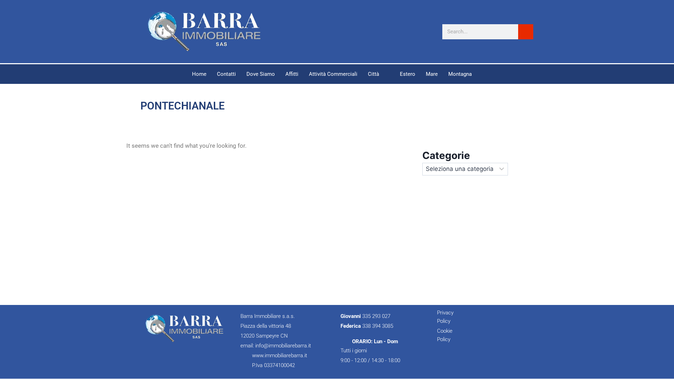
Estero (407, 74)
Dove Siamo (260, 74)
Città (373, 74)
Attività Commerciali (333, 74)
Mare (432, 74)
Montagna (460, 74)
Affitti (291, 74)
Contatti (226, 74)
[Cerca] (525, 31)
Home (199, 74)
